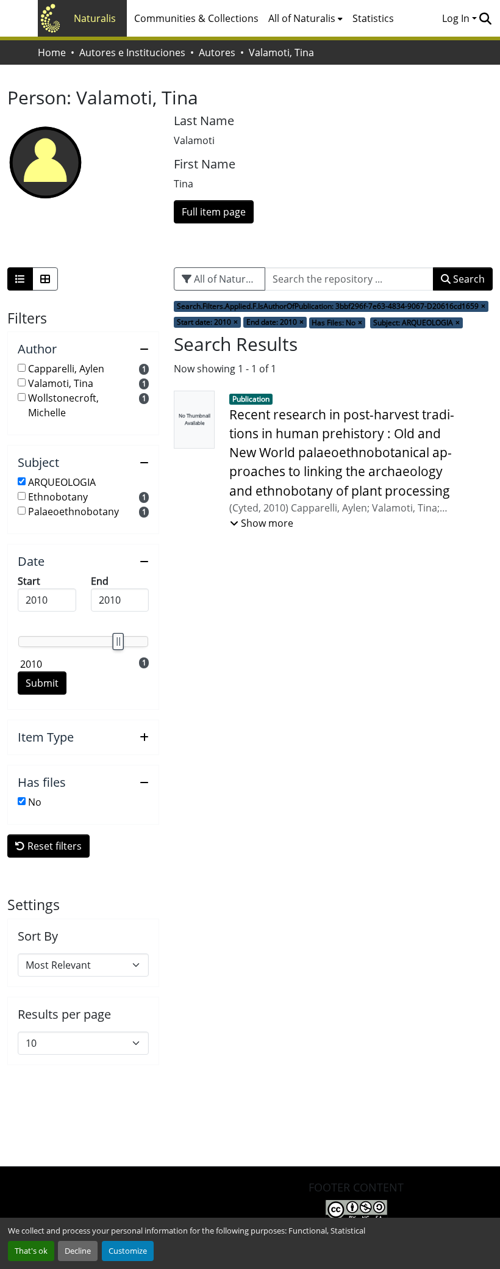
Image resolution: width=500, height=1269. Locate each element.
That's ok (31, 1250)
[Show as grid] (45, 279)
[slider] (117, 641)
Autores (217, 52)
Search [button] (468, 279)
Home (52, 52)
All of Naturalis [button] (301, 18)
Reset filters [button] (53, 846)
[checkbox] (22, 368)
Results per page (64, 1014)
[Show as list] (20, 279)
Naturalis (95, 18)
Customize (128, 1250)
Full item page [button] (214, 212)
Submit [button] (42, 683)
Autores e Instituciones (132, 52)
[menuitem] (305, 18)
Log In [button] (457, 18)
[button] (485, 18)
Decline (78, 1250)
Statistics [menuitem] (373, 18)
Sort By (38, 936)
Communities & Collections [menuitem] (196, 18)
